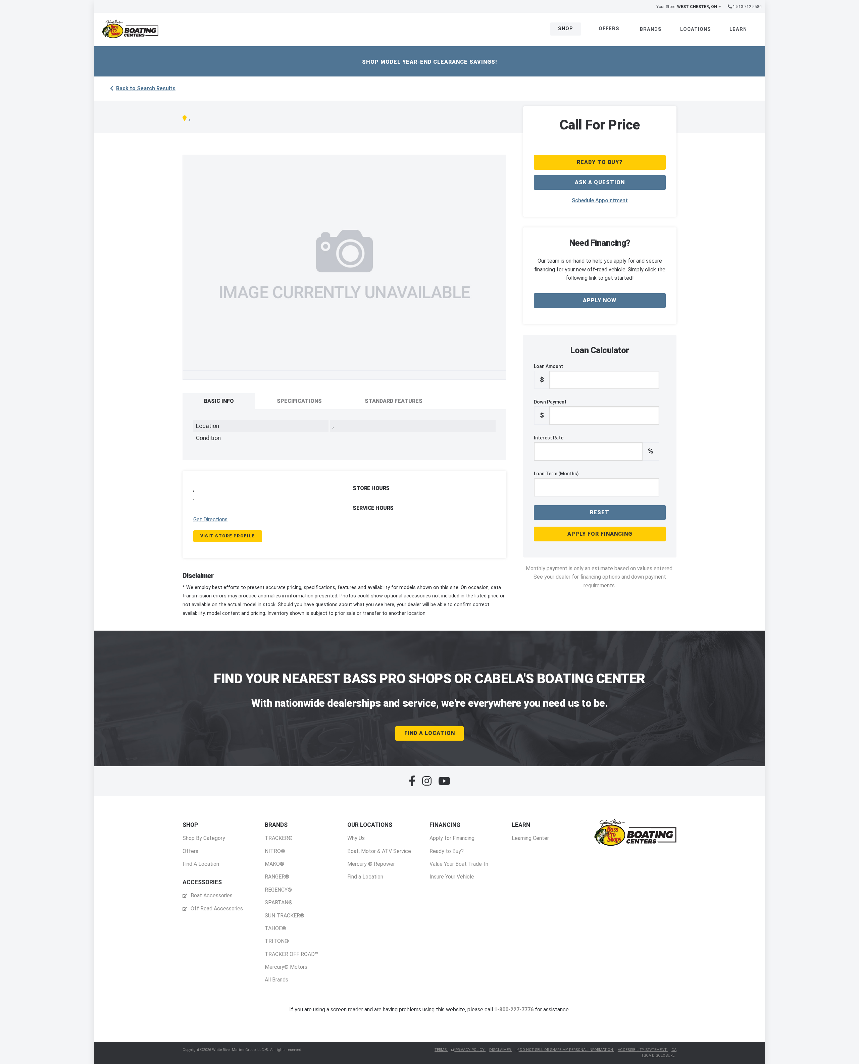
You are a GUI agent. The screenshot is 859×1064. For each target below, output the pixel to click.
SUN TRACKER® (284, 915)
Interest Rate (593, 445)
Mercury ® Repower (371, 864)
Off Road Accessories (216, 908)
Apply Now (599, 300)
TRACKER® (279, 838)
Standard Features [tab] (393, 401)
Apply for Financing (599, 534)
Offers (609, 29)
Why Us (356, 838)
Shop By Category (204, 838)
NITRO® (275, 851)
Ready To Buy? (599, 162)
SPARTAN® (279, 902)
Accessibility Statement (643, 1050)
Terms (441, 1050)
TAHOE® (275, 928)
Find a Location (365, 876)
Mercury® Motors (286, 967)
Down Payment (550, 409)
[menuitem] (204, 844)
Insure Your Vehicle (452, 876)
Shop (565, 29)
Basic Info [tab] (219, 401)
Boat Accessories (211, 895)
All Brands (276, 979)
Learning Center (530, 838)
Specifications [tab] (299, 401)
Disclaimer (500, 1050)
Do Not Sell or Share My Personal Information (566, 1050)
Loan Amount (548, 374)
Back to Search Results (145, 88)
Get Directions (210, 519)
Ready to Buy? (447, 851)
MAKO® (274, 864)
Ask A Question (600, 182)
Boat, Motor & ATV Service (379, 851)
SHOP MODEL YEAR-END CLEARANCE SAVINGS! (429, 62)
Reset (599, 512)
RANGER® (277, 876)
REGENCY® (278, 890)
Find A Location (429, 733)
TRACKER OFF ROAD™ (291, 954)
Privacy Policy (470, 1050)
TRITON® (277, 941)
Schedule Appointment (600, 200)
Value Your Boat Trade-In (459, 864)
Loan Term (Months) (556, 473)
